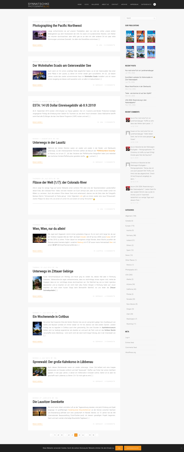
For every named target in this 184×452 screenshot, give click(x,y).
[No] (181, 448)
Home (80, 4)
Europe (127, 226)
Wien (111, 242)
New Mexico (130, 304)
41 (72, 435)
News (87, 4)
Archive (124, 4)
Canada (128, 221)
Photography (129, 270)
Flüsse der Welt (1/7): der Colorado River (60, 182)
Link (81, 196)
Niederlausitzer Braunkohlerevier (79, 410)
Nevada (129, 299)
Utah (128, 314)
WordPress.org (130, 352)
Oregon (129, 309)
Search (154, 4)
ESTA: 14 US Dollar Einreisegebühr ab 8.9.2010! (64, 105)
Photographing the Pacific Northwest (57, 26)
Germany (99, 85)
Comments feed (131, 347)
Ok (119, 448)
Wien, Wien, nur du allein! (49, 229)
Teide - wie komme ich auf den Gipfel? (138, 93)
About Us (105, 4)
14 (109, 45)
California (129, 289)
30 (62, 435)
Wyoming (129, 324)
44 (83, 435)
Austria (99, 251)
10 (54, 435)
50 (90, 435)
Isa (59, 62)
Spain (128, 250)
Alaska (128, 279)
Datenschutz (146, 4)
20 (58, 435)
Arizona (129, 284)
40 (69, 435)
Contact (115, 4)
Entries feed (129, 342)
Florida (128, 294)
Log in (127, 337)
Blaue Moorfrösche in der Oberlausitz (138, 86)
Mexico (129, 265)
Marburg (80, 242)
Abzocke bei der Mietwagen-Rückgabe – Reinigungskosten (140, 165)
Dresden (83, 237)
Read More (38, 45)
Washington (130, 319)
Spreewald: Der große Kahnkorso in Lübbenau (63, 362)
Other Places (129, 260)
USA (100, 45)
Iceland (129, 240)
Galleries (95, 4)
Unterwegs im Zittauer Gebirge (53, 271)
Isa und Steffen (66, 22)
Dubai (108, 237)
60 (93, 435)
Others (128, 245)
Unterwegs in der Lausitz (49, 142)
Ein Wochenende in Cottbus (51, 317)
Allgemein (128, 216)
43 (79, 435)
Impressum (134, 4)
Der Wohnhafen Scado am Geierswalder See (62, 65)
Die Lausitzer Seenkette (48, 402)
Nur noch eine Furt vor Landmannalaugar (139, 70)
